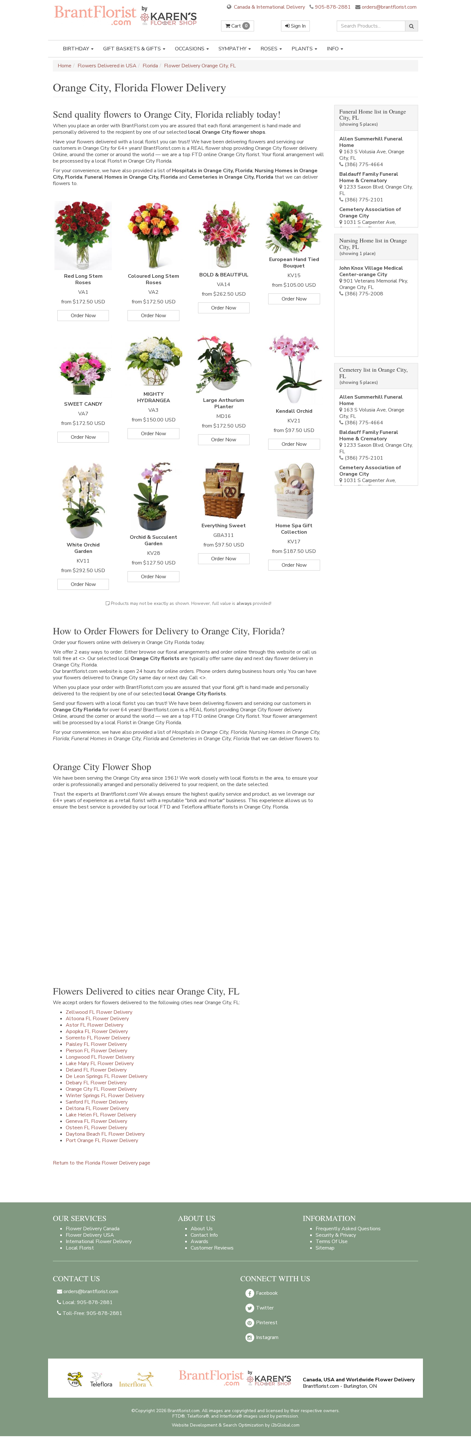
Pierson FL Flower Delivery (96, 1050)
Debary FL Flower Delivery (96, 1082)
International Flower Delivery (99, 1241)
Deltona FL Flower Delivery (97, 1108)
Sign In (298, 26)
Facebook (266, 1293)
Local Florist (80, 1247)
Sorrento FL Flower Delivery (98, 1037)
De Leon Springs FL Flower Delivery (106, 1076)
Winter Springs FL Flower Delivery (105, 1095)
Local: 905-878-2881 (87, 1302)
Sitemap (325, 1247)
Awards (199, 1241)
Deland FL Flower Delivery (96, 1069)
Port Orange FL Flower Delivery (102, 1140)
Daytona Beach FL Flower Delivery (105, 1134)
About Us (202, 1228)
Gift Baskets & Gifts (132, 48)
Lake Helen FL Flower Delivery (101, 1114)
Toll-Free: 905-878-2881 (91, 1313)
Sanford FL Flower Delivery (97, 1102)
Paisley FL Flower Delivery (96, 1044)
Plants (303, 48)
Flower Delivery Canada (93, 1228)
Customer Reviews (212, 1247)
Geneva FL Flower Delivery (96, 1121)
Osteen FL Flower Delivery (96, 1127)
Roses (269, 48)
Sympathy (233, 48)
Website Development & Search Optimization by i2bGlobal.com (236, 1425)
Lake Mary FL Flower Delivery (100, 1063)
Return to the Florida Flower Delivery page (101, 1162)
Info (333, 48)
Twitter (264, 1307)
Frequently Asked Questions (348, 1228)
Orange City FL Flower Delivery (101, 1089)
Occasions (190, 48)
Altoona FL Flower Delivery (97, 1018)
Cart (238, 26)
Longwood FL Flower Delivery (100, 1057)
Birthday (76, 48)
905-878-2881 (333, 7)
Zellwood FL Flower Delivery (99, 1012)
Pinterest (266, 1322)
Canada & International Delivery (269, 7)
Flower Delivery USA (90, 1235)
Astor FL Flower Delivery (94, 1025)
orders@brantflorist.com (388, 7)
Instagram (266, 1337)
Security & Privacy (336, 1235)
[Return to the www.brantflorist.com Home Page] (126, 15)
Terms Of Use (332, 1241)
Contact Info (204, 1235)
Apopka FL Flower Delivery (97, 1031)
